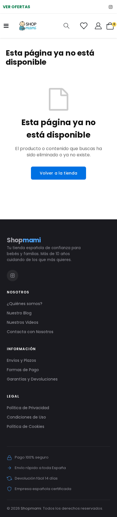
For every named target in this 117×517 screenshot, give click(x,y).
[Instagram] (110, 6)
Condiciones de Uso (26, 417)
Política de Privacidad (28, 408)
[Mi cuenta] (98, 25)
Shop (24, 240)
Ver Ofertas (16, 7)
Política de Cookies (25, 426)
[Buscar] (66, 26)
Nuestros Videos (22, 322)
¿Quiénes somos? (24, 303)
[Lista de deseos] (84, 25)
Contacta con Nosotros (30, 332)
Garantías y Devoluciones (32, 379)
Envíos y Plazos (21, 360)
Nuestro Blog (19, 313)
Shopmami (31, 508)
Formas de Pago (23, 370)
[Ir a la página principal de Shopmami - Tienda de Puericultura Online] (28, 26)
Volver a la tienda (59, 173)
